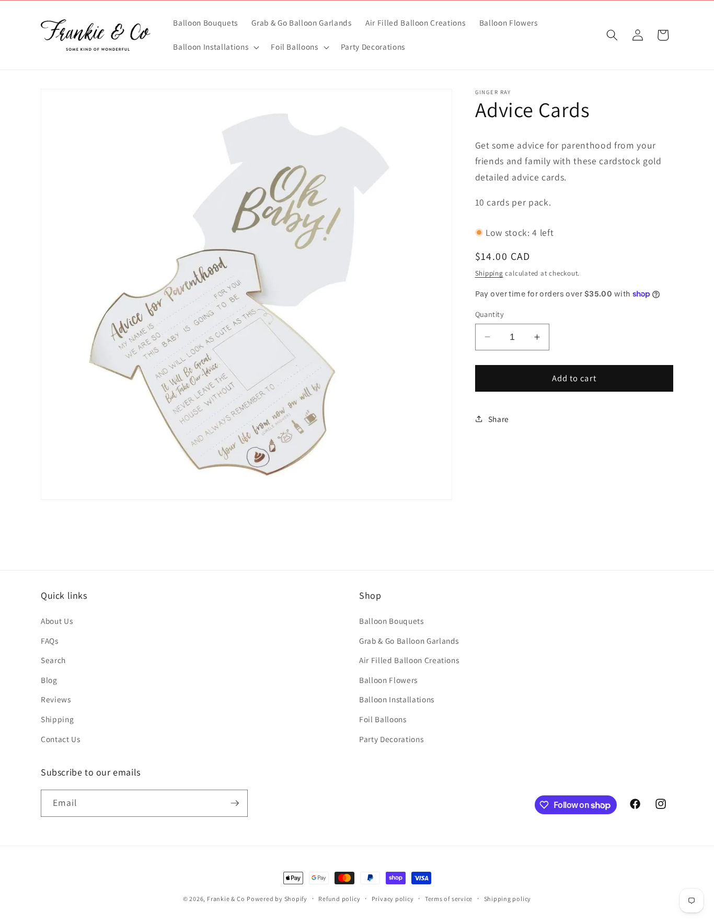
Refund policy (339, 899)
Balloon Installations (396, 699)
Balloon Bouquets (391, 621)
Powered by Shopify (277, 899)
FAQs (50, 640)
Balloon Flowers (388, 680)
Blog (49, 680)
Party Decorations (391, 739)
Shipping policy (508, 899)
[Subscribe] (234, 803)
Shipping (489, 272)
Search (53, 660)
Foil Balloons (383, 719)
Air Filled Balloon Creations (409, 660)
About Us (57, 621)
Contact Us (60, 739)
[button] (215, 47)
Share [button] (498, 418)
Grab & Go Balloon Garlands (409, 640)
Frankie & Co (226, 899)
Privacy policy (393, 899)
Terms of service (449, 899)
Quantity (489, 314)
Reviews (56, 699)
